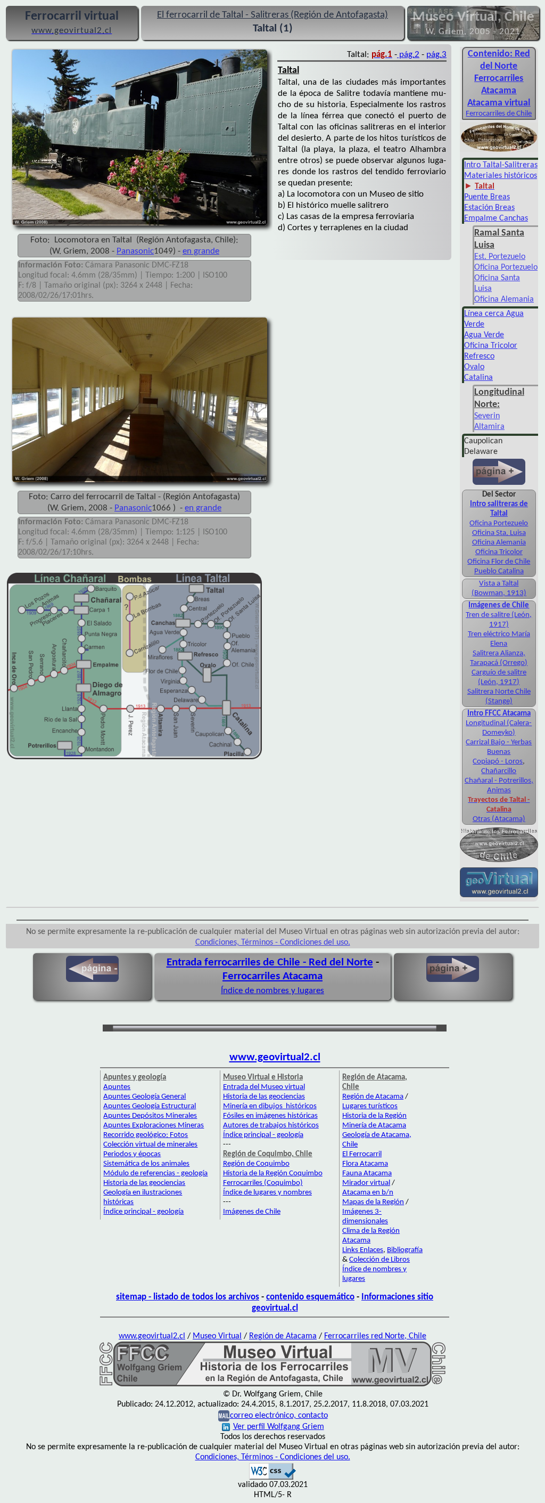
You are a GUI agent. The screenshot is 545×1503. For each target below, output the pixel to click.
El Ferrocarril (362, 1154)
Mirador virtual (366, 1183)
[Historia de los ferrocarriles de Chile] (499, 861)
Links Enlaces (362, 1250)
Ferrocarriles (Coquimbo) (263, 1183)
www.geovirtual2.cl (274, 1057)
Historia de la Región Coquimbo (273, 1173)
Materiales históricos (500, 176)
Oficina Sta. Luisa (499, 533)
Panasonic (135, 251)
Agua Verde (484, 335)
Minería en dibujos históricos (270, 1106)
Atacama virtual (498, 103)
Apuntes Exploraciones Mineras (153, 1126)
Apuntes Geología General (144, 1097)
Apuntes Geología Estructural (149, 1106)
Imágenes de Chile (251, 1212)
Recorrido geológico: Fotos (145, 1135)
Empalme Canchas (496, 218)
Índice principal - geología (143, 1212)
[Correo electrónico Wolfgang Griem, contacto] (224, 1415)
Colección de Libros (379, 1260)
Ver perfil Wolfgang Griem (278, 1427)
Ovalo (474, 367)
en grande (201, 251)
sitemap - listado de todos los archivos (187, 1297)
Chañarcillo (498, 771)
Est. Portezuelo (499, 257)
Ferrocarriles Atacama (272, 976)
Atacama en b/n (367, 1193)
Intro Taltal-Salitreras (501, 165)
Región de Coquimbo (256, 1164)
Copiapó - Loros (498, 762)
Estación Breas (489, 208)
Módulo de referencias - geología (155, 1173)
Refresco (479, 356)
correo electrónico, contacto (279, 1415)
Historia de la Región (374, 1116)
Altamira (489, 427)
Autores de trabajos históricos (271, 1126)
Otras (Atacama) (499, 819)
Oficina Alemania (504, 299)
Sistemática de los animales (146, 1164)
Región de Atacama (372, 1097)
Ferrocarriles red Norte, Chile (375, 1336)
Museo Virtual (217, 1336)
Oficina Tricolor (490, 346)
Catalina (478, 377)
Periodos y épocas (132, 1154)
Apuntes (116, 1087)
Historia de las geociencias (144, 1183)
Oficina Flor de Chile (498, 562)
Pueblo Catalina (499, 571)
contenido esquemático (310, 1297)
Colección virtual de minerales (150, 1145)
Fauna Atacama (367, 1173)
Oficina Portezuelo (506, 267)
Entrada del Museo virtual (264, 1087)
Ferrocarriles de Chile (499, 114)
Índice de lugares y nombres (267, 1193)
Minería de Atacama (374, 1126)
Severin (487, 416)
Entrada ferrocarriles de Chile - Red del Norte (270, 962)
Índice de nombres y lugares (272, 990)
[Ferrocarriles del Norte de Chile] (499, 151)
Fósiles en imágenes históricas (270, 1116)
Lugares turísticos (370, 1106)
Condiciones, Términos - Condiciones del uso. (272, 942)
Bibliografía (405, 1250)
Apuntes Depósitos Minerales (150, 1116)
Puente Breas (487, 197)
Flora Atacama (365, 1164)
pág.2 (408, 54)
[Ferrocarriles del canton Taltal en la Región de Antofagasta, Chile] (272, 1384)
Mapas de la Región (373, 1202)
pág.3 (436, 54)
